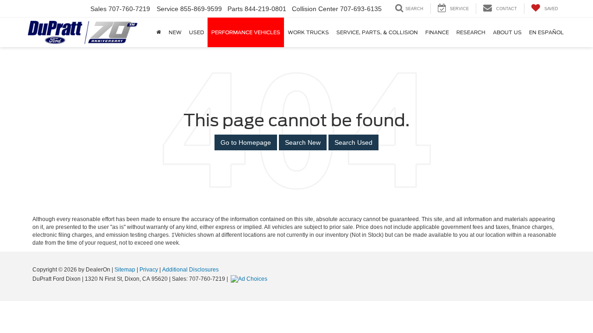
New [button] (175, 32)
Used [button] (196, 32)
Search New (303, 142)
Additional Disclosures (190, 269)
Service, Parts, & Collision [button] (377, 32)
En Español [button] (546, 32)
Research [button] (471, 32)
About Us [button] (507, 32)
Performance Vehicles (245, 32)
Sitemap (124, 269)
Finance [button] (437, 32)
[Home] (159, 32)
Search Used (353, 142)
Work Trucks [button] (308, 32)
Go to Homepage (246, 142)
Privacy (148, 269)
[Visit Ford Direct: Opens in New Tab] (250, 279)
